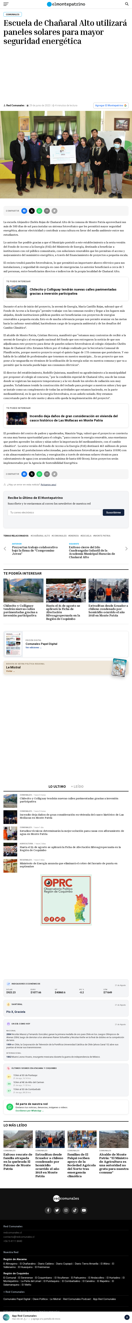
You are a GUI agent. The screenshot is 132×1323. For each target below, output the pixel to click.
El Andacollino (96, 1277)
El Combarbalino (71, 1281)
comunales (60, 536)
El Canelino (89, 1281)
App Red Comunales (104, 1299)
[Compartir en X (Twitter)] (32, 211)
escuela (86, 536)
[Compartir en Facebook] (24, 211)
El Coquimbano (43, 1277)
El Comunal (9, 1277)
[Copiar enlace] (54, 211)
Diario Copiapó (64, 1263)
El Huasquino (25, 1267)
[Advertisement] (66, 74)
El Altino (105, 1263)
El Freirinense (42, 1267)
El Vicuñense (62, 1277)
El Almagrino (10, 1263)
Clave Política (40, 1299)
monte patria (102, 536)
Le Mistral (55, 1299)
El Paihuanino (78, 1277)
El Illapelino (103, 1281)
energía (74, 536)
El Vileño (26, 1284)
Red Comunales (15, 105)
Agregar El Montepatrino (109, 105)
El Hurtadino (113, 1277)
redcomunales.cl (12, 1232)
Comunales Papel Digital (16, 1299)
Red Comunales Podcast (77, 1299)
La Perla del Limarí (31, 1281)
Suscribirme (113, 512)
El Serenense (25, 1277)
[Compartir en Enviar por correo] (47, 211)
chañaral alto (41, 536)
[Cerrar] (127, 1317)
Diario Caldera (46, 1263)
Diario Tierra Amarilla (86, 1263)
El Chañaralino (28, 1263)
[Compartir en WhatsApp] (39, 211)
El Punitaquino (51, 1281)
